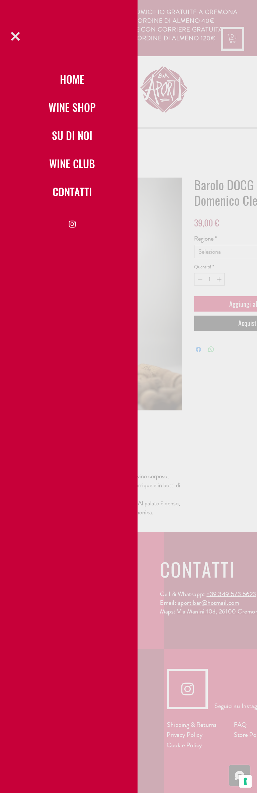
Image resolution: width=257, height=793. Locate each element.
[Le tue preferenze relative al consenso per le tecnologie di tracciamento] (245, 781)
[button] (15, 36)
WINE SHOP (72, 107)
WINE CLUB (72, 163)
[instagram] (72, 224)
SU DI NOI (72, 135)
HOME (72, 79)
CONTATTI (72, 191)
